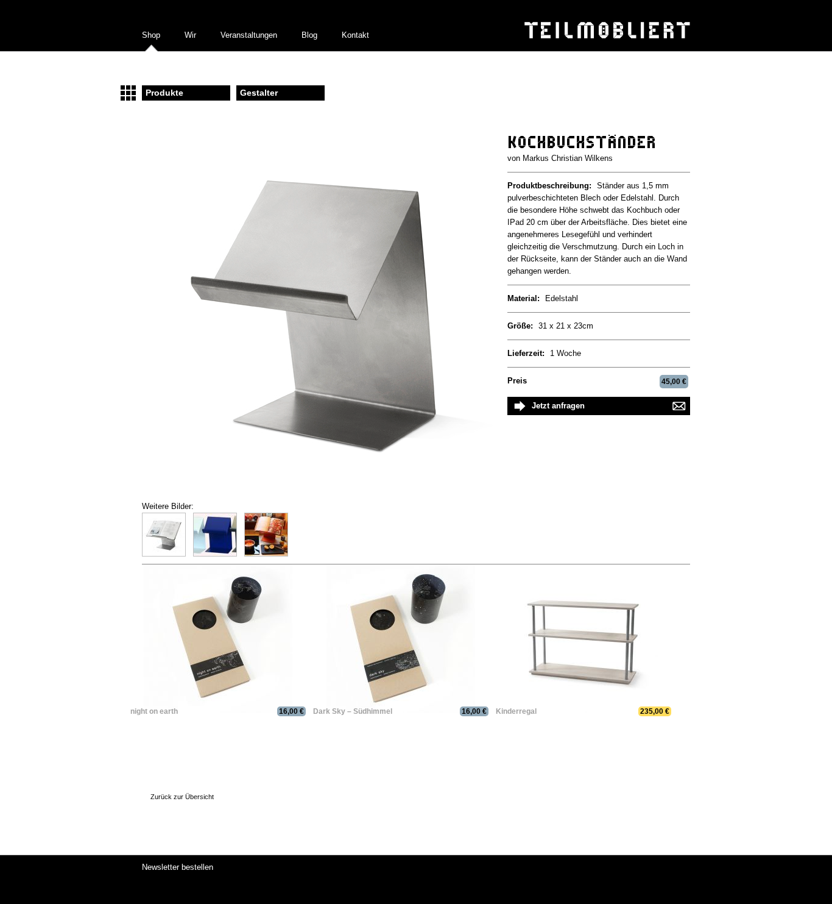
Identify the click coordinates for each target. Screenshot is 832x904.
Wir (190, 35)
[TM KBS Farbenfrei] (218, 553)
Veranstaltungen (248, 35)
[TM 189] (167, 553)
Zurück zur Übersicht (182, 796)
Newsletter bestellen (177, 867)
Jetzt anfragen (558, 405)
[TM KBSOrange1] (269, 553)
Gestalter (259, 93)
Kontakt (355, 35)
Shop (151, 35)
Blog (309, 35)
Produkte (164, 93)
